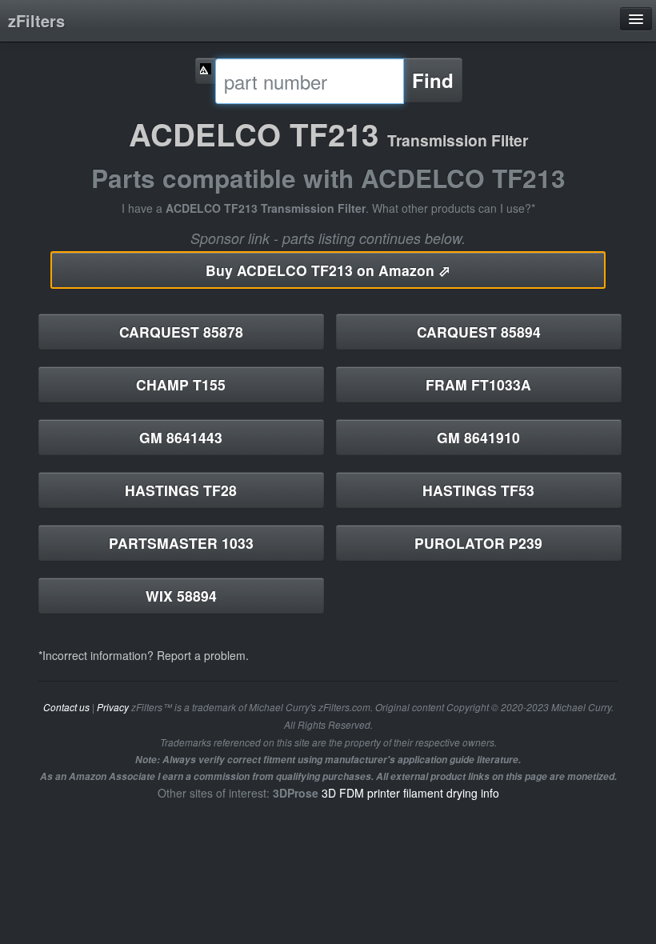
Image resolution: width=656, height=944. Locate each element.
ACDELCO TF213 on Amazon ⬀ (328, 270)
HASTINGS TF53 (478, 490)
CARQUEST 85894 (479, 332)
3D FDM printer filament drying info (410, 793)
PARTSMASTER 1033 (181, 543)
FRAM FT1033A (478, 384)
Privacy (113, 707)
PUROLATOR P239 (478, 543)
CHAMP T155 (181, 384)
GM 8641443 (180, 437)
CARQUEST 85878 (181, 332)
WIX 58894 (181, 596)
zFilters (36, 20)
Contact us (66, 707)
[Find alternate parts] (205, 71)
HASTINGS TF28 (181, 490)
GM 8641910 (478, 437)
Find (433, 80)
